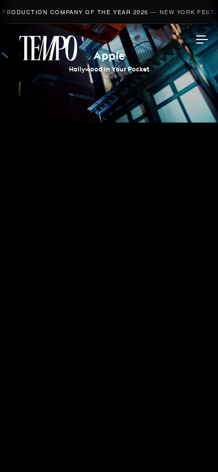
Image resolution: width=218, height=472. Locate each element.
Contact (109, 301)
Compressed (109, 229)
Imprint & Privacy (109, 435)
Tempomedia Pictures (109, 254)
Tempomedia (48, 48)
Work (109, 134)
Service (109, 277)
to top (193, 447)
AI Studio (109, 182)
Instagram (109, 327)
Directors (109, 158)
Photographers (109, 206)
